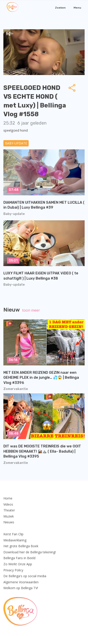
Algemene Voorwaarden (21, 582)
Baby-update (16, 143)
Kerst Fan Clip (13, 534)
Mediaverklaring (14, 540)
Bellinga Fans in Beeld (19, 558)
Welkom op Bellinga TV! (20, 588)
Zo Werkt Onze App (17, 564)
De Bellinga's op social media (24, 576)
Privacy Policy (13, 570)
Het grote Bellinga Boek (20, 546)
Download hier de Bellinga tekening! (29, 552)
